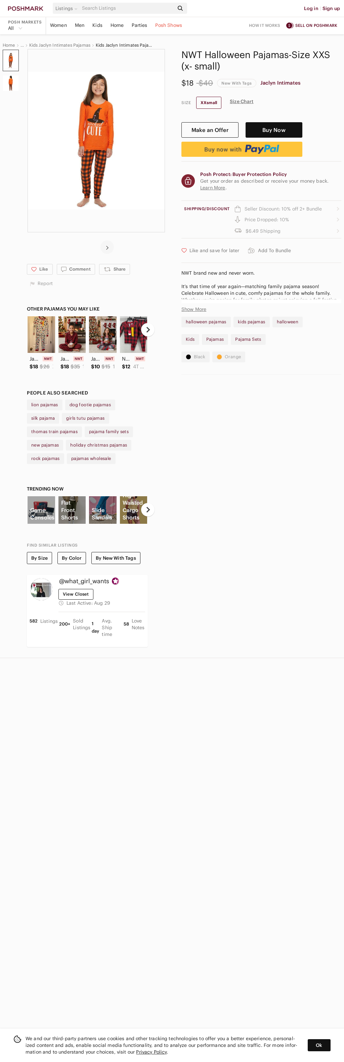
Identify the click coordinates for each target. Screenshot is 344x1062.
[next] (107, 247)
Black (199, 357)
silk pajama (43, 418)
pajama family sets (109, 431)
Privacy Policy (151, 1052)
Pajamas (215, 339)
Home (117, 25)
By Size (39, 558)
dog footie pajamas (90, 405)
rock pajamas (45, 458)
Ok (319, 1045)
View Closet (76, 594)
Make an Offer (209, 130)
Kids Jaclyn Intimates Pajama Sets (125, 45)
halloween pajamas (206, 322)
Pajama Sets (248, 339)
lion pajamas (44, 405)
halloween (288, 322)
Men (79, 25)
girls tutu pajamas (85, 418)
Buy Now (274, 130)
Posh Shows (168, 25)
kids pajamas (251, 322)
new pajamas (45, 445)
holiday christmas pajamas (98, 445)
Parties (139, 25)
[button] (67, 8)
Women (58, 25)
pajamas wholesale (91, 458)
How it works (265, 25)
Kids (97, 25)
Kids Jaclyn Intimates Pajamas (59, 45)
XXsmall (209, 102)
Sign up (331, 8)
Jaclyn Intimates (280, 83)
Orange (233, 357)
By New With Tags (116, 558)
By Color (72, 558)
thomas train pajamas (54, 431)
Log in (311, 8)
